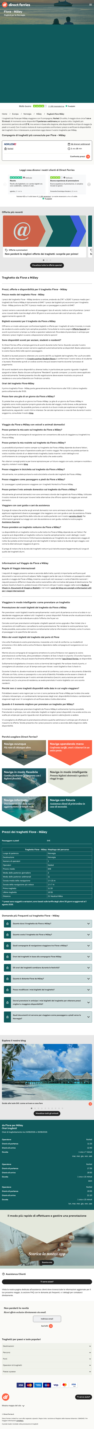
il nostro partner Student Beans (41, 359)
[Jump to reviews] (47, 106)
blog (31, 413)
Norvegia (27, 114)
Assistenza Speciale (11, 522)
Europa (15, 114)
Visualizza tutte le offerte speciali (47, 265)
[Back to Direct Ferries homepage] (16, 4)
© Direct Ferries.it (8, 1414)
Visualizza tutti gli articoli (47, 1113)
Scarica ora (47, 1262)
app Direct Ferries (70, 659)
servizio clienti (75, 516)
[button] (48, 923)
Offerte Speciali (79, 329)
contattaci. (20, 1421)
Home (4, 114)
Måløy (39, 114)
